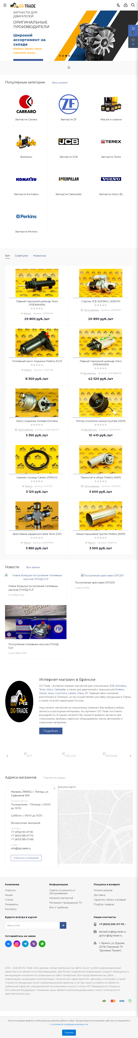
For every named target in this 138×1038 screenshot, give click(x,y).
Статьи (9, 899)
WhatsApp (42, 943)
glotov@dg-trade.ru (110, 935)
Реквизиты (11, 904)
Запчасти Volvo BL (111, 194)
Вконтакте (8, 943)
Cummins (61, 693)
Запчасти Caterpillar (69, 194)
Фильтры (26, 156)
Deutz (43, 693)
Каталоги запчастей (61, 898)
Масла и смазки (111, 119)
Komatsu (120, 685)
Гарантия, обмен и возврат (110, 899)
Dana (80, 693)
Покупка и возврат (107, 884)
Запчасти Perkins (26, 231)
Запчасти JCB (69, 156)
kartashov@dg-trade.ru (112, 931)
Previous (7, 755)
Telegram (25, 943)
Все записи (33, 567)
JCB (111, 685)
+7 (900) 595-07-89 (22, 839)
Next (130, 755)
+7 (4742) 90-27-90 (22, 832)
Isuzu (51, 693)
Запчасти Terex (111, 156)
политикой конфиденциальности (69, 1024)
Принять (69, 1032)
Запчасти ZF (69, 119)
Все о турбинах (58, 907)
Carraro (72, 693)
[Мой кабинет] (125, 5)
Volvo (50, 689)
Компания (12, 884)
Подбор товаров (104, 904)
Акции (9, 895)
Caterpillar (60, 689)
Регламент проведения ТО (65, 902)
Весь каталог (60, 82)
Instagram (16, 943)
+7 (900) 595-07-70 (22, 835)
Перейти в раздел (54, 777)
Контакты (10, 909)
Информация (58, 884)
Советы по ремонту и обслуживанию (62, 892)
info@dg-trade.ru (21, 848)
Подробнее (51, 730)
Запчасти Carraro (26, 119)
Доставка (99, 895)
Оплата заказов (103, 890)
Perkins (119, 689)
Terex (42, 689)
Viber (33, 943)
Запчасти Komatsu (26, 194)
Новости (10, 890)
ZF (86, 693)
